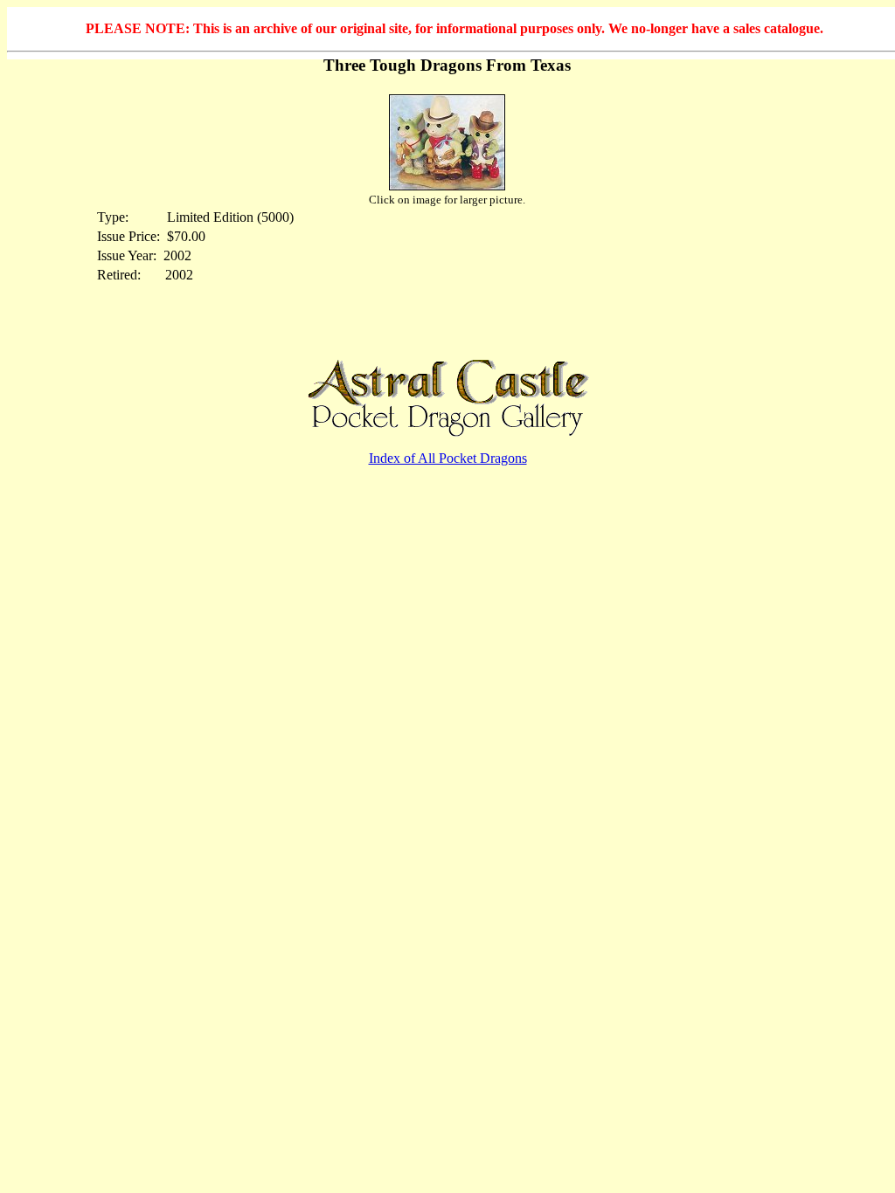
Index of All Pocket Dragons (448, 458)
